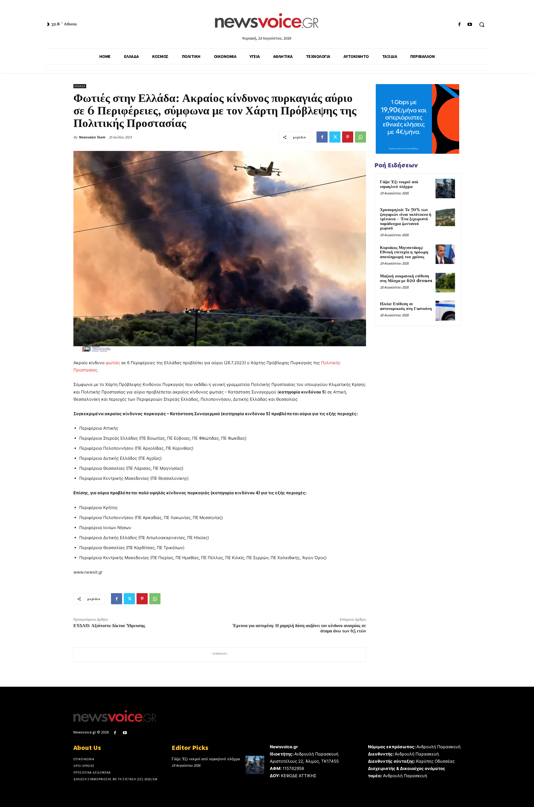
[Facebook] (459, 24)
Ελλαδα (80, 86)
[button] (481, 24)
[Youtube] (470, 24)
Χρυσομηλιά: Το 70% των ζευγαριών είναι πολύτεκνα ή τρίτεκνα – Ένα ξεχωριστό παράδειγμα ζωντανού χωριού (405, 219)
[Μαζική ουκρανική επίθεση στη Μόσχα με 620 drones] (445, 282)
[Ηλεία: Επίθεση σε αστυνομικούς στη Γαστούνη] (445, 310)
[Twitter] (334, 137)
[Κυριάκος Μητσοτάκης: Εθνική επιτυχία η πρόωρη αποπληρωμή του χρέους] (445, 254)
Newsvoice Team (92, 137)
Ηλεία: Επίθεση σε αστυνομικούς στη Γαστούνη (406, 306)
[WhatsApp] (360, 137)
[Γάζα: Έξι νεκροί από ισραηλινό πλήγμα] (445, 188)
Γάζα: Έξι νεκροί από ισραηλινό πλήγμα (399, 184)
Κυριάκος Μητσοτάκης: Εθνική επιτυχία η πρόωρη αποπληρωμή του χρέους (404, 252)
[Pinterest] (347, 137)
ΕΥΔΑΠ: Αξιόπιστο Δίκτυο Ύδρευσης (109, 626)
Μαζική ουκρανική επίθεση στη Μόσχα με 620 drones (406, 278)
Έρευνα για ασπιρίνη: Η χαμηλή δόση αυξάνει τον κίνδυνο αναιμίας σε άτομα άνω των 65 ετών (299, 628)
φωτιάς (113, 362)
